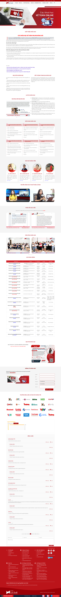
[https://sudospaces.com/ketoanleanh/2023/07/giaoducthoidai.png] (18, 416)
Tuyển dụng (48, 0)
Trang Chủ (16, 2)
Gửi (51, 545)
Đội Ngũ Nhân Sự (11, 552)
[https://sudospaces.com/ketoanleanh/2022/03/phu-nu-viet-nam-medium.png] (34, 411)
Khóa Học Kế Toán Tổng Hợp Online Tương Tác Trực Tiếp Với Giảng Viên (18, 71)
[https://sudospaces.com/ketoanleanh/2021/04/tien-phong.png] (26, 406)
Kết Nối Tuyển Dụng (26, 2)
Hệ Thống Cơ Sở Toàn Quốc (13, 555)
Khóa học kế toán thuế (12, 566)
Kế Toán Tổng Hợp (39, 551)
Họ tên (36, 374)
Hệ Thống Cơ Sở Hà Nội (26, 563)
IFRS (37, 555)
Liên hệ (51, 0)
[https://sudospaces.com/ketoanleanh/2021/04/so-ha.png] (34, 406)
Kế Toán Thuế (39, 552)
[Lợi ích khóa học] (18, 107)
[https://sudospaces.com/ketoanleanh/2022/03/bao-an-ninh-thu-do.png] (18, 411)
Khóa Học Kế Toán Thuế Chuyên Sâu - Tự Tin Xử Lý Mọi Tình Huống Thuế (19, 68)
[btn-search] (54, 2)
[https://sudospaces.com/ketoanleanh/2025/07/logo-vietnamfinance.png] (34, 416)
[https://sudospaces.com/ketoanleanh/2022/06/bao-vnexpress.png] (26, 401)
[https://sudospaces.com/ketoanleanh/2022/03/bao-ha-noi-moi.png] (10, 411)
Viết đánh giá (15, 423)
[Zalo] (51, 553)
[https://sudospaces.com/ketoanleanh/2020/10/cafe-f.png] (51, 401)
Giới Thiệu (10, 551)
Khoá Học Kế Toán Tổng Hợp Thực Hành (14, 263)
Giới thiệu (45, 0)
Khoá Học (10, 563)
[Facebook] (6, 0)
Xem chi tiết (8, 180)
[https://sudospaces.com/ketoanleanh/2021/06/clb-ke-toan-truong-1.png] (43, 416)
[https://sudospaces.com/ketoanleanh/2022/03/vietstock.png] (26, 411)
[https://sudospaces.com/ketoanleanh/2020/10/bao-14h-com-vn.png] (43, 401)
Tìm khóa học (27, 595)
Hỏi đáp (54, 0)
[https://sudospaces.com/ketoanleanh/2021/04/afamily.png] (51, 406)
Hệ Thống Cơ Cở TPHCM (41, 563)
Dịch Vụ (51, 2)
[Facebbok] (49, 550)
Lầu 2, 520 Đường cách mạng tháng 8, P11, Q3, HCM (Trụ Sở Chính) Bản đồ (41, 565)
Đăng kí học (34, 595)
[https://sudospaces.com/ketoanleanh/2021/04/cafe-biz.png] (10, 406)
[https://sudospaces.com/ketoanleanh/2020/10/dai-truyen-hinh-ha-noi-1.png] (10, 401)
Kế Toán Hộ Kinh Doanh (40, 554)
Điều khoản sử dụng (25, 552)
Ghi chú (36, 386)
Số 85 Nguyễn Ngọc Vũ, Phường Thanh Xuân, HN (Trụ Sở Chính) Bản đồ (27, 568)
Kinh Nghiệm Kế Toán (38, 2)
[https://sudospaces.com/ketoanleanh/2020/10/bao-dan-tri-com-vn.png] (34, 401)
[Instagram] (49, 553)
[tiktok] (12, 0)
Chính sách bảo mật (25, 551)
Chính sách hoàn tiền (25, 556)
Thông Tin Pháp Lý (25, 550)
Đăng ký (49, 389)
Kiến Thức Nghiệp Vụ (40, 550)
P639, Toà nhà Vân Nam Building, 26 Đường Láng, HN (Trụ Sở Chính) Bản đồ (27, 565)
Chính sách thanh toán (26, 555)
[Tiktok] (54, 550)
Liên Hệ (10, 554)
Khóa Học (20, 2)
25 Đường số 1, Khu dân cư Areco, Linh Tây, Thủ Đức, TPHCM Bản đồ (42, 571)
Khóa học (36, 381)
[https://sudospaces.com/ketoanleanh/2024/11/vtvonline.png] (43, 411)
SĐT (36, 376)
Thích (47, 442)
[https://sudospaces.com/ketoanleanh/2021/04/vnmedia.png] (51, 411)
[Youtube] (9, 0)
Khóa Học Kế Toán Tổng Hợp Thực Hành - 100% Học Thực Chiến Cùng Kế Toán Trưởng (21, 67)
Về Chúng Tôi (10, 550)
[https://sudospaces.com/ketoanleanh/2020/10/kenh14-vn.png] (18, 406)
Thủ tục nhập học (25, 554)
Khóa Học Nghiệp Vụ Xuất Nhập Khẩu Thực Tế (14, 70)
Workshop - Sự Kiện (45, 2)
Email (36, 379)
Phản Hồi (32, 2)
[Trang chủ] (9, 2)
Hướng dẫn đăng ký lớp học (26, 560)
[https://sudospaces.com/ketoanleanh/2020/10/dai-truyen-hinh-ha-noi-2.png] (43, 406)
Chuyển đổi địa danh (40, 556)
